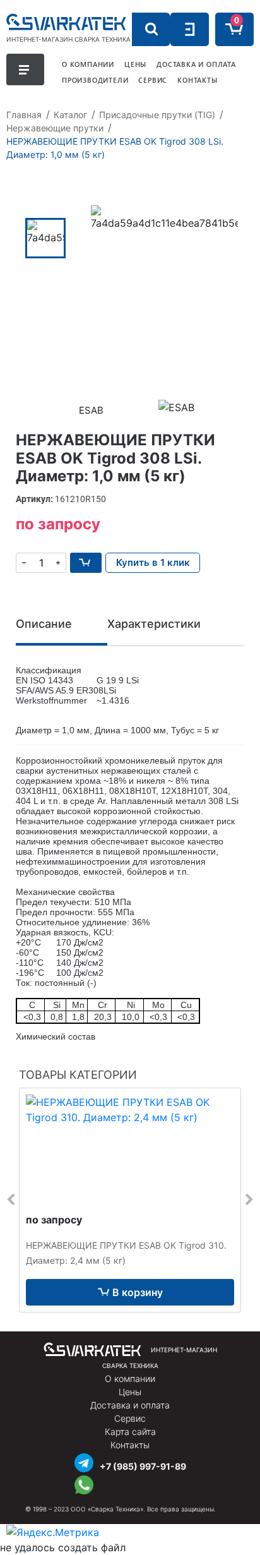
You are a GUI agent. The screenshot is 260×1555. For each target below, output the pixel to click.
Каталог (70, 114)
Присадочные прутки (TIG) (157, 114)
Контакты (130, 1444)
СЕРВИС (152, 80)
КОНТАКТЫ (197, 80)
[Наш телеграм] (83, 1461)
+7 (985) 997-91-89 (143, 1466)
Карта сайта (130, 1431)
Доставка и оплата (130, 1405)
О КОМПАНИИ (88, 64)
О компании (130, 1378)
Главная (24, 114)
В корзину (137, 1292)
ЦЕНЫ (135, 64)
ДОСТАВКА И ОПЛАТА (196, 64)
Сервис (130, 1418)
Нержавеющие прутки (54, 128)
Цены (130, 1391)
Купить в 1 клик (153, 562)
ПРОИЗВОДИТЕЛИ (95, 80)
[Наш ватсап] (83, 1483)
